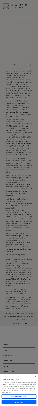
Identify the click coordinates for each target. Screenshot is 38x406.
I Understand (19, 402)
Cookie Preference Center (18, 396)
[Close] (35, 376)
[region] (19, 390)
